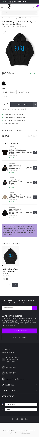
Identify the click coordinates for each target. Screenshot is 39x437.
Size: (4, 88)
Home (3, 18)
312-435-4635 (10, 367)
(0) (26, 26)
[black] (2, 265)
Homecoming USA (8, 26)
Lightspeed (31, 431)
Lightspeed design (14, 433)
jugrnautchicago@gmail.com (15, 379)
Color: (4, 79)
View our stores (19, 337)
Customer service (19, 331)
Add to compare (6, 109)
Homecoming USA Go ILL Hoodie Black (21, 18)
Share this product (19, 109)
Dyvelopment (26, 433)
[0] (36, 7)
